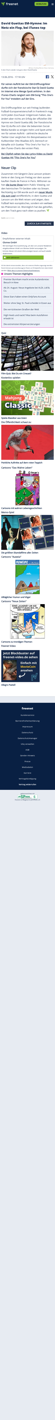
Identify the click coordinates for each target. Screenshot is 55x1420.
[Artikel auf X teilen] (52, 77)
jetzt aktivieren (13, 257)
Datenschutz (27, 732)
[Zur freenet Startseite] (9, 3)
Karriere (27, 773)
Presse (28, 761)
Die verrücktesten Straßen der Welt (21, 309)
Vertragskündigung (27, 778)
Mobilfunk (41, 4)
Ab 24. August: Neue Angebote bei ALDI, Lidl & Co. (27, 289)
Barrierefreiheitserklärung (27, 721)
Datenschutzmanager (27, 738)
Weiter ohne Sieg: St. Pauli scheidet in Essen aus (27, 303)
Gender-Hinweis (27, 755)
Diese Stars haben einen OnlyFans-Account (25, 296)
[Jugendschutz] (27, 796)
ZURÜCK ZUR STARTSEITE (39, 223)
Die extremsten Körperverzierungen (22, 324)
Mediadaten (27, 767)
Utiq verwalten (27, 744)
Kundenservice (27, 715)
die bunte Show (14, 184)
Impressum (27, 726)
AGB (27, 750)
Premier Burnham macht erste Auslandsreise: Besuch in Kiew (26, 281)
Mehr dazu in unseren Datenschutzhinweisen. (23, 270)
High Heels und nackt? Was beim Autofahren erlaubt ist (26, 317)
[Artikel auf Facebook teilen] (47, 77)
